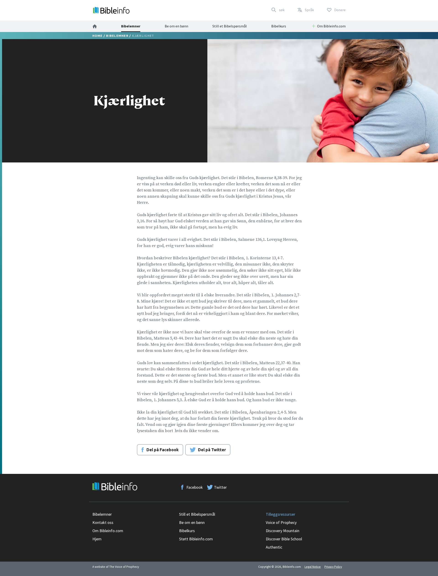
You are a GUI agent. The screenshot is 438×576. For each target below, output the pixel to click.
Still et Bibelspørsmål (229, 26)
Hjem (97, 538)
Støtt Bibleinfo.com (196, 538)
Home (97, 35)
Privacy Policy (333, 567)
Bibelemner (130, 26)
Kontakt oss (102, 522)
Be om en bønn (176, 26)
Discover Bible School (284, 538)
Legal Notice (313, 567)
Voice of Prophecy (281, 522)
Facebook (194, 487)
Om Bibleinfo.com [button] (331, 26)
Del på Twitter (212, 449)
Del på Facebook (162, 449)
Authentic (274, 547)
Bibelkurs (278, 26)
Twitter (220, 487)
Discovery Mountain (282, 530)
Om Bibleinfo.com (107, 530)
